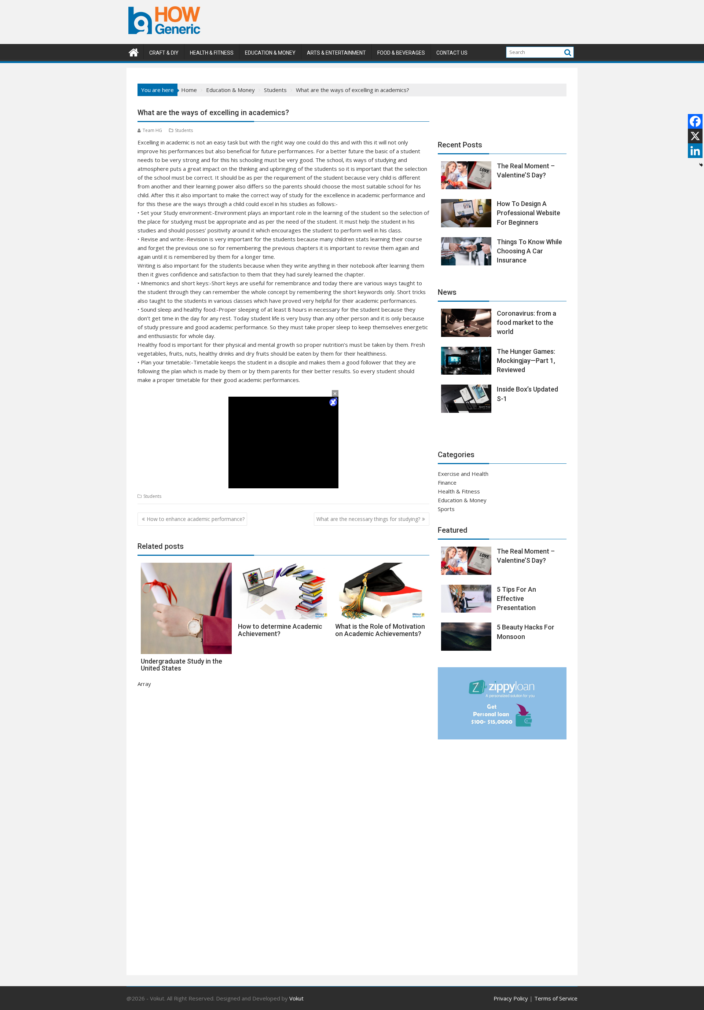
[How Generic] (133, 51)
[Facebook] (695, 121)
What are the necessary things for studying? (368, 518)
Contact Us (451, 53)
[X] (695, 136)
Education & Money (270, 53)
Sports (446, 509)
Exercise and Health (463, 473)
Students (184, 130)
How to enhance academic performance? (196, 518)
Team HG (152, 130)
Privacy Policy (511, 998)
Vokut (296, 998)
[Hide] (701, 165)
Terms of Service (556, 998)
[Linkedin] (695, 150)
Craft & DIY (164, 53)
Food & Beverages (401, 53)
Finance (447, 482)
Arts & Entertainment (336, 53)
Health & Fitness (212, 53)
